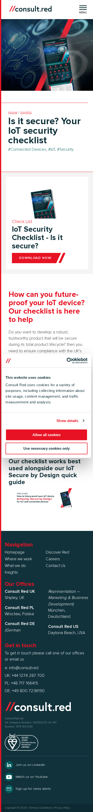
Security (66, 149)
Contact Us (55, 566)
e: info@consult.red (21, 668)
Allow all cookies (46, 435)
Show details (67, 421)
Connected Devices (28, 149)
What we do (15, 566)
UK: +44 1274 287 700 (25, 675)
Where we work (18, 559)
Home (12, 112)
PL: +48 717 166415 (21, 683)
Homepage (15, 552)
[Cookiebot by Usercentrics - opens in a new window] (67, 361)
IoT (53, 149)
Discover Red (57, 552)
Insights (26, 112)
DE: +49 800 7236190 (25, 691)
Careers (53, 559)
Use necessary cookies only (46, 448)
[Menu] (83, 7)
